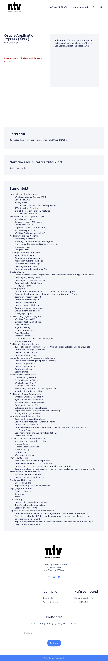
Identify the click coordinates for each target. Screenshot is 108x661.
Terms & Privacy (50, 602)
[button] (94, 7)
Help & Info (48, 598)
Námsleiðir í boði (58, 7)
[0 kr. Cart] (101, 7)
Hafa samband (80, 7)
